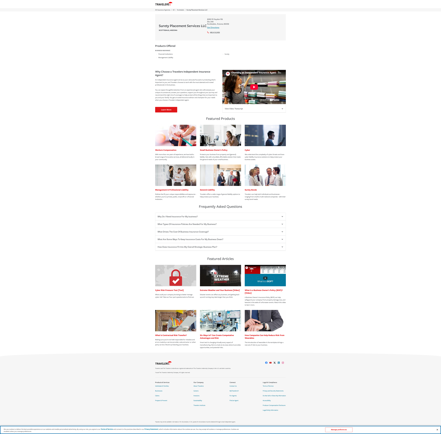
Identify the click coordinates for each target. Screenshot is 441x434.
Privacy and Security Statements (273, 391)
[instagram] (284, 363)
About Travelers (199, 386)
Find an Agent (234, 400)
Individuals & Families (162, 386)
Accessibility (267, 400)
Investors (196, 396)
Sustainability (198, 400)
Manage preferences (339, 430)
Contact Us (233, 386)
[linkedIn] (280, 363)
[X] (275, 363)
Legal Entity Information (270, 410)
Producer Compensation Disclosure (274, 405)
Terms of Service (268, 386)
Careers (196, 391)
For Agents (233, 396)
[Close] (437, 429)
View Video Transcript (234, 108)
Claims (157, 396)
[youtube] (271, 363)
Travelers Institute (199, 405)
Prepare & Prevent (161, 400)
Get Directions (213, 27)
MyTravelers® (234, 391)
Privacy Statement (151, 429)
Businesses (158, 391)
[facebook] (267, 363)
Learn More (166, 109)
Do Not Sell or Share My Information (274, 396)
